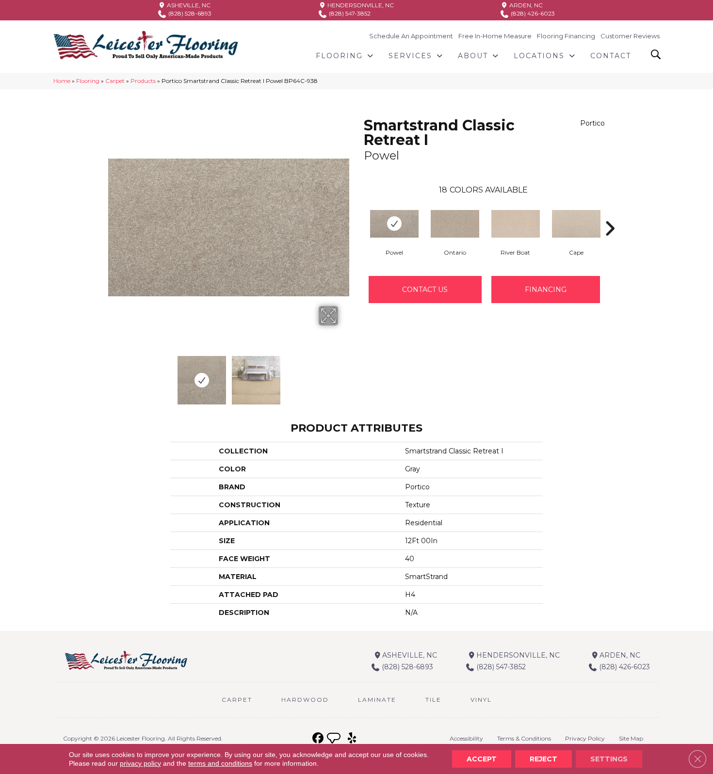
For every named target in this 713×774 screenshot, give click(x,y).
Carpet (115, 80)
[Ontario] (455, 224)
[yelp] (352, 738)
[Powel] (394, 224)
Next (344, 375)
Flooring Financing (566, 36)
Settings (609, 759)
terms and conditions (220, 763)
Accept (482, 759)
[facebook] (318, 738)
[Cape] (576, 224)
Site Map (631, 738)
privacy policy (140, 763)
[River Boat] (515, 224)
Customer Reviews (630, 36)
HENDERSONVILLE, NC (360, 5)
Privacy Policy (585, 738)
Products (143, 80)
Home (61, 80)
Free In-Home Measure (495, 36)
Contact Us (425, 289)
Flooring (87, 80)
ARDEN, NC (525, 5)
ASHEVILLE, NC (188, 5)
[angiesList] (334, 739)
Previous (113, 375)
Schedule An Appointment (411, 36)
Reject (543, 759)
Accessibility (466, 738)
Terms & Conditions (524, 738)
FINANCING (546, 289)
